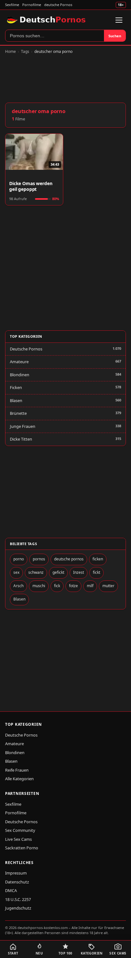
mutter (108, 585)
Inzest (78, 572)
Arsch (18, 585)
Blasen (16, 400)
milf (90, 585)
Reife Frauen (17, 770)
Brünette (18, 413)
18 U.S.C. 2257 (18, 899)
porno (18, 559)
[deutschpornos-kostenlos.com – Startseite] (47, 20)
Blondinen (19, 375)
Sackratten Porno (21, 848)
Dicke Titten (21, 439)
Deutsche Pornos (26, 349)
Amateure (19, 361)
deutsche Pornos (58, 4)
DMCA (11, 890)
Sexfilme (12, 4)
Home (10, 51)
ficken (98, 559)
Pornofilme (31, 4)
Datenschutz (17, 882)
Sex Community (20, 830)
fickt (96, 572)
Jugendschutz (18, 908)
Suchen (114, 35)
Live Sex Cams (18, 839)
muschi (38, 585)
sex (16, 572)
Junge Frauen (22, 426)
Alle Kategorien (19, 779)
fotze (73, 585)
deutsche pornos (69, 559)
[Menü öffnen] (119, 20)
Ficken (16, 387)
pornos (39, 559)
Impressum (16, 873)
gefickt (58, 572)
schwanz (36, 572)
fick (57, 585)
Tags (25, 51)
